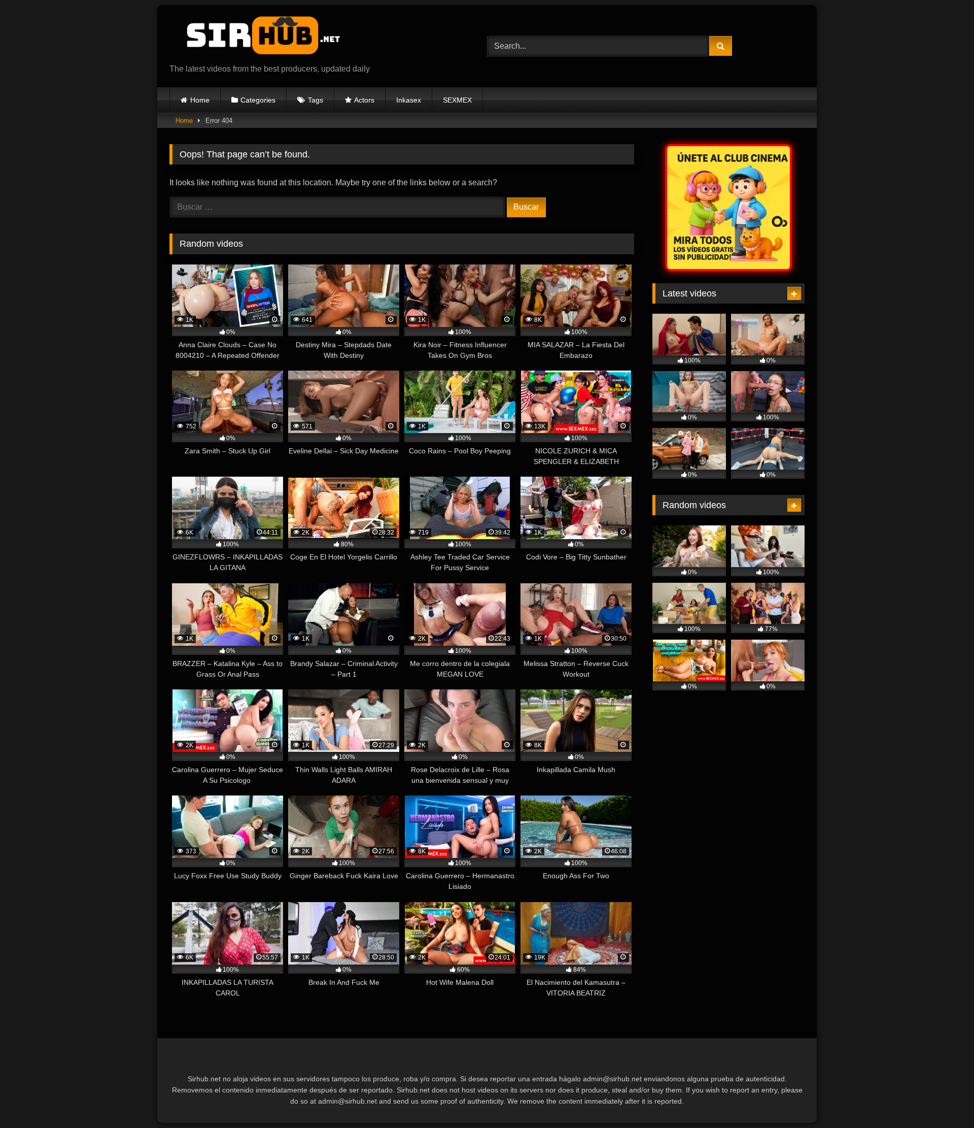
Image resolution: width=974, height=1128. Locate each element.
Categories (257, 100)
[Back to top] (942, 1098)
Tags (315, 100)
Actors (364, 100)
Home (200, 100)
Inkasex (408, 100)
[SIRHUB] (258, 38)
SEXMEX (457, 100)
